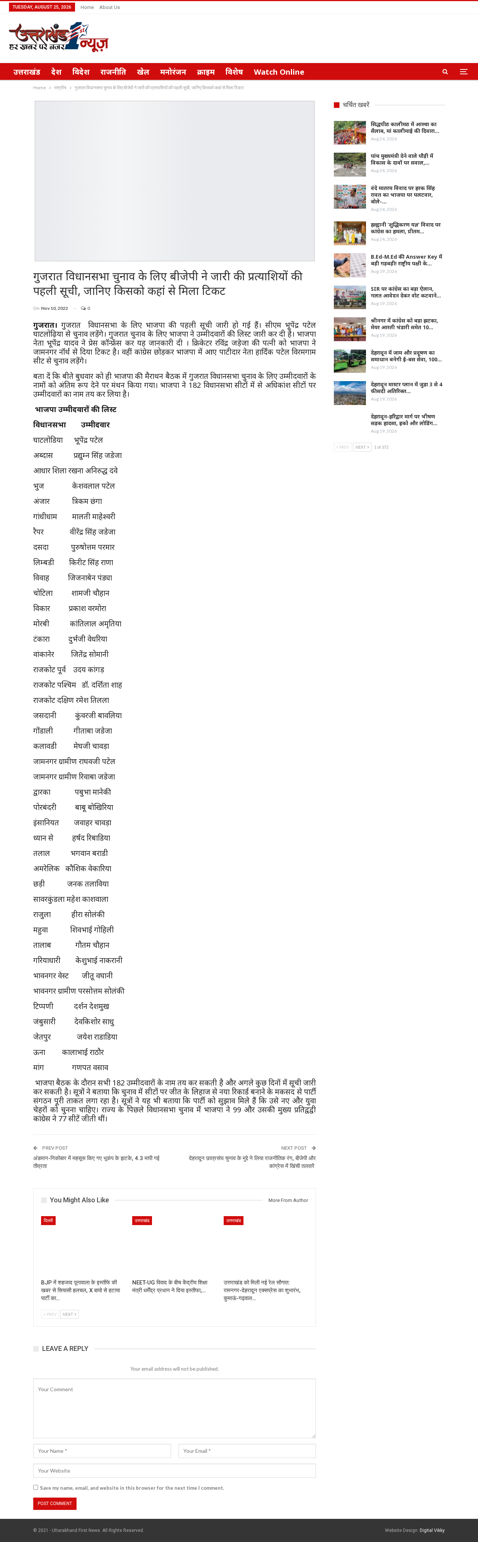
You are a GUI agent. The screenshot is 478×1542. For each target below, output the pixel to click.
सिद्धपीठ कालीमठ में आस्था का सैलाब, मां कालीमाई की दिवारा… (405, 127)
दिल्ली (48, 1220)
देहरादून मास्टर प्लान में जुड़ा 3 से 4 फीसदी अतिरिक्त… (406, 388)
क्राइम (206, 72)
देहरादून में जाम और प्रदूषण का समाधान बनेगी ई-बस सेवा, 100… (406, 356)
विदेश (81, 72)
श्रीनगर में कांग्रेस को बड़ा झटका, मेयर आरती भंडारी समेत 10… (404, 324)
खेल (143, 72)
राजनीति (113, 72)
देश (56, 72)
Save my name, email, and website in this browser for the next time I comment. (132, 1488)
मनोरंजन (173, 72)
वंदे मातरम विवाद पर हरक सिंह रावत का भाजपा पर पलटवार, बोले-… (403, 194)
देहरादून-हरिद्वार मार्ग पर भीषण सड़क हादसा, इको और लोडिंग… (404, 420)
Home (87, 7)
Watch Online (279, 72)
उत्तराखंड (26, 72)
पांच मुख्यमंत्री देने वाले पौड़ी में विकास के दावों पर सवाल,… (402, 159)
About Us (109, 7)
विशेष (234, 72)
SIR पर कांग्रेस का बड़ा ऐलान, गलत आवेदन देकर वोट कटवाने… (406, 292)
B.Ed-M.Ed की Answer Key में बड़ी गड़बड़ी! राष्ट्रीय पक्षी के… (406, 260)
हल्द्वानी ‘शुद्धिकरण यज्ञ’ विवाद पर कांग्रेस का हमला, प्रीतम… (406, 228)
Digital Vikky (432, 1530)
